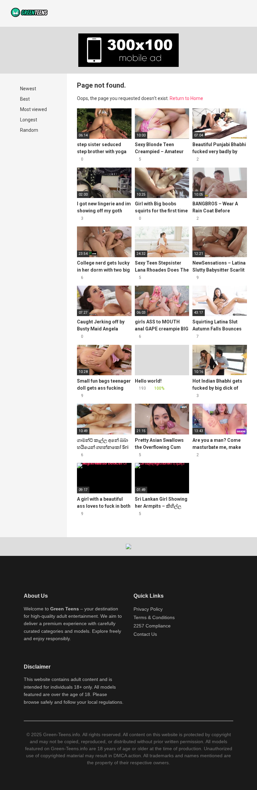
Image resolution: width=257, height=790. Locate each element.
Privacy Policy (148, 609)
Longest (28, 119)
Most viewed (33, 109)
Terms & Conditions (154, 617)
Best (24, 99)
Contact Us (145, 634)
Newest (27, 88)
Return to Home (186, 98)
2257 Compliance (152, 625)
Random (28, 130)
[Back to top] (235, 770)
